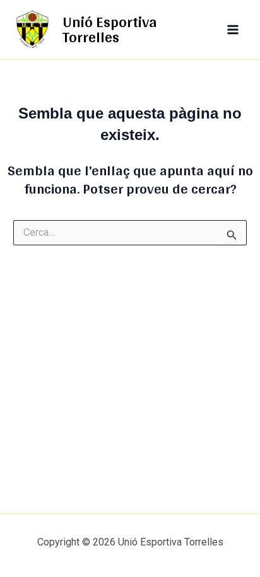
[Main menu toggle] (233, 29)
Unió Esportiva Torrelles (109, 29)
